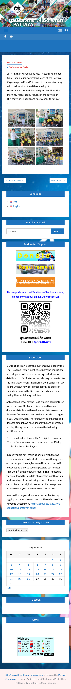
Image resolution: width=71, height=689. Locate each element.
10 (11, 569)
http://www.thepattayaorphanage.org (24, 674)
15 (52, 569)
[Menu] (5, 30)
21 (45, 574)
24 (11, 578)
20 (37, 574)
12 (28, 569)
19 (28, 574)
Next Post (56, 180)
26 (28, 578)
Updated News (14, 62)
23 (60, 574)
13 (37, 569)
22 (52, 574)
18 (19, 574)
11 (19, 569)
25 (19, 578)
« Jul (8, 587)
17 (11, 574)
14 (45, 569)
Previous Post (16, 180)
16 (60, 569)
